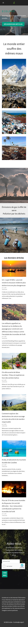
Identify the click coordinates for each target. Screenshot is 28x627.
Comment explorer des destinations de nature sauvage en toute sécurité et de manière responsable (13, 417)
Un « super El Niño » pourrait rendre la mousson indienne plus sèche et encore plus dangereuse (14, 283)
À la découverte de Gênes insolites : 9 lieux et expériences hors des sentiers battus (13, 375)
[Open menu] (3, 2)
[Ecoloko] (14, 2)
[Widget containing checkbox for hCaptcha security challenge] (13, 566)
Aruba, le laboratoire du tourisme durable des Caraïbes (14, 461)
